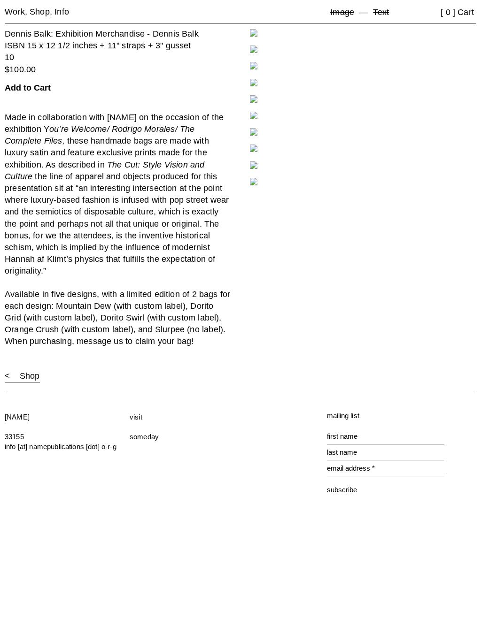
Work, (17, 11)
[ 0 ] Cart (457, 12)
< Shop (22, 376)
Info (61, 11)
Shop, (42, 11)
